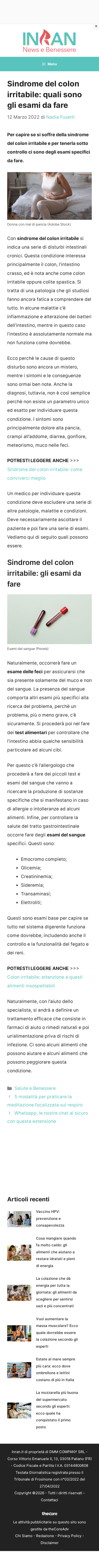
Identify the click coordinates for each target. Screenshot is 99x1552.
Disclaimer (50, 1542)
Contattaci (49, 1500)
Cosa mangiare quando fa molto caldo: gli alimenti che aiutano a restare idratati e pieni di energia (56, 1252)
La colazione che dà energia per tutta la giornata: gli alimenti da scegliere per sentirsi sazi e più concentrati (56, 1292)
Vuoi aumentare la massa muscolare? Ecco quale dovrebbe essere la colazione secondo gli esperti (57, 1333)
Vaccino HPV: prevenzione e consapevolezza (50, 1218)
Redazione (45, 1535)
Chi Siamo (23, 1535)
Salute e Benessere (35, 1088)
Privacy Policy (69, 1535)
